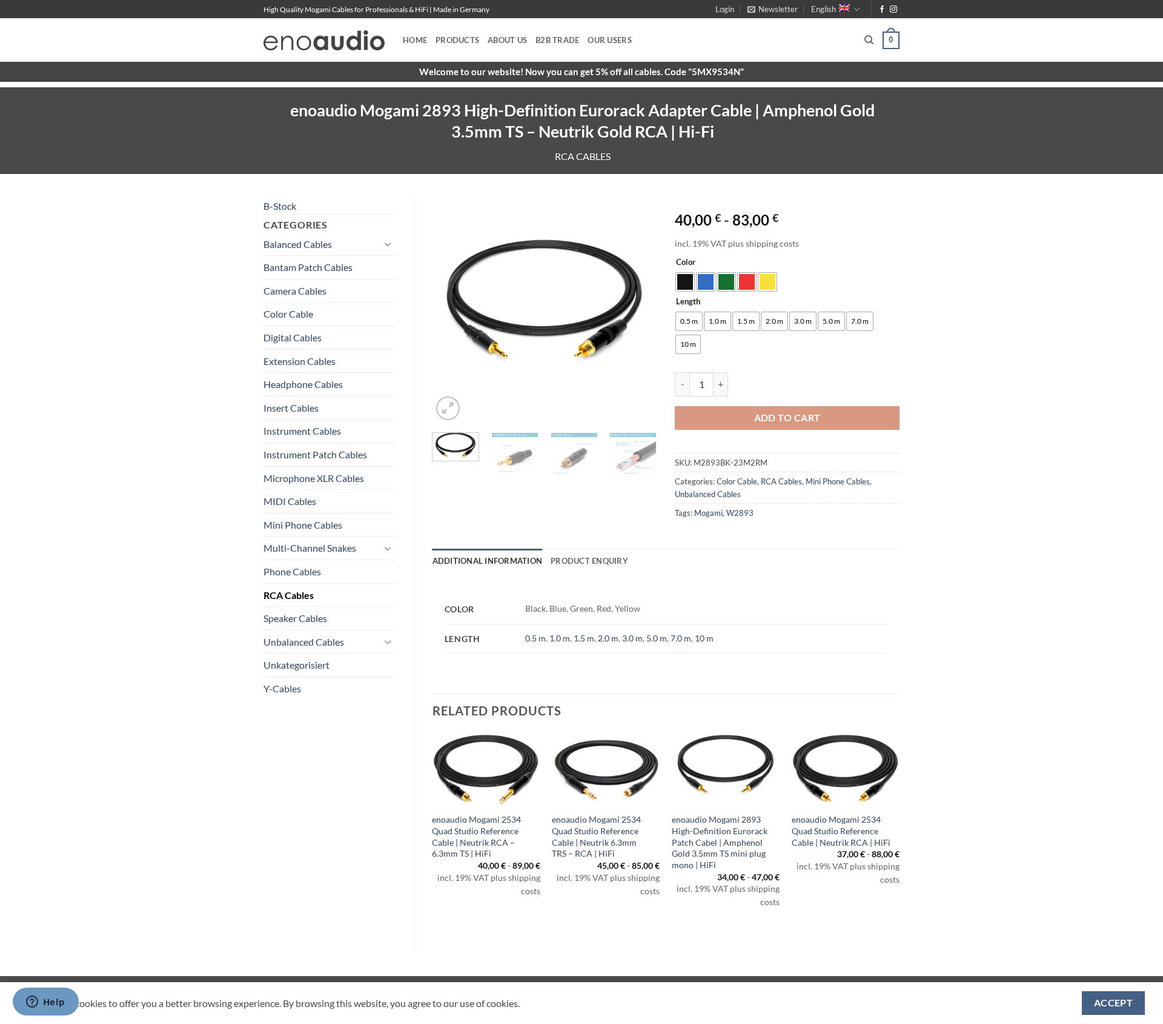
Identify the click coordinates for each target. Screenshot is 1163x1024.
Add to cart (787, 417)
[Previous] (452, 311)
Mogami (708, 513)
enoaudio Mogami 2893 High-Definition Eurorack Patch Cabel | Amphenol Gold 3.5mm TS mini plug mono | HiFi (719, 842)
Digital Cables (292, 337)
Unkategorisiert (296, 665)
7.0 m (681, 638)
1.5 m (584, 638)
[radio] (685, 282)
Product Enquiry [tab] (589, 561)
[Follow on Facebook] (882, 9)
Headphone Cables (303, 384)
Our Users (609, 40)
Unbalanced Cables (303, 642)
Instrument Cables (302, 431)
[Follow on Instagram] (893, 9)
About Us (507, 40)
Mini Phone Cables (302, 524)
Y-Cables (282, 688)
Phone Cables (292, 571)
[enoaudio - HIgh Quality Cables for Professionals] (324, 40)
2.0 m (608, 638)
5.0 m (656, 638)
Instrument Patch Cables (315, 454)
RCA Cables (583, 156)
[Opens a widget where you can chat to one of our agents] (45, 1003)
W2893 (740, 513)
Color (685, 262)
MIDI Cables (289, 501)
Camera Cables (294, 290)
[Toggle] (388, 243)
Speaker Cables (295, 618)
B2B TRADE (557, 40)
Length (688, 302)
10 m (704, 638)
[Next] (637, 311)
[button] (724, 9)
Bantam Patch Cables (308, 267)
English (823, 9)
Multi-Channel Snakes (309, 548)
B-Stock (279, 206)
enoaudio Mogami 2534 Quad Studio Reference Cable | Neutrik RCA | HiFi (841, 830)
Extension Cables (299, 361)
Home (415, 40)
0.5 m (535, 638)
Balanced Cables (297, 244)
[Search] (868, 40)
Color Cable (288, 314)
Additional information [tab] (487, 561)
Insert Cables (291, 407)
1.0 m (559, 638)
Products (457, 40)
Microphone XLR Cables (313, 478)
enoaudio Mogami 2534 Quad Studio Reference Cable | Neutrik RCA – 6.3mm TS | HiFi (476, 836)
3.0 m (632, 638)
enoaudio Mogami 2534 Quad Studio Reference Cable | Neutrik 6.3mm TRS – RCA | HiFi (596, 836)
